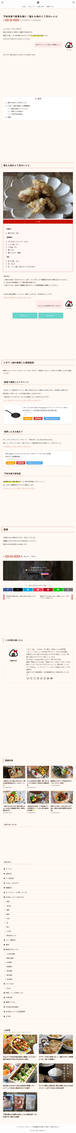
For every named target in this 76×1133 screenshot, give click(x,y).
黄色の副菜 (10, 958)
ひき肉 (9, 931)
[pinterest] (48, 678)
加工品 (9, 906)
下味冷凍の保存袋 (16, 114)
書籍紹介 (9, 887)
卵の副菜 (9, 971)
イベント (9, 869)
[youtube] (51, 678)
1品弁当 (8, 873)
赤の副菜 (9, 979)
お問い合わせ (54, 1127)
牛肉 (8, 918)
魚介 (8, 927)
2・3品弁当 (10, 878)
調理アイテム (10, 1002)
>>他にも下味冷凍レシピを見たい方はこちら (17, 297)
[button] (8, 589)
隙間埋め (9, 966)
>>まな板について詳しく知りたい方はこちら (17, 446)
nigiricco (13, 660)
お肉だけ (33, 556)
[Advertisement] (38, 76)
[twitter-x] (34, 678)
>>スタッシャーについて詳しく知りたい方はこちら (19, 488)
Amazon (28, 418)
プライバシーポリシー (24, 1127)
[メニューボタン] (2, 2)
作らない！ (50, 315)
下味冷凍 (16, 20)
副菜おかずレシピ (12, 949)
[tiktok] (41, 678)
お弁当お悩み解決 (12, 1007)
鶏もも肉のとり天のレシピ (17, 102)
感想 (9, 117)
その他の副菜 (11, 954)
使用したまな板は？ (17, 111)
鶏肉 (7, 20)
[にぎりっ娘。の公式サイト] (38, 2)
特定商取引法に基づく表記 (40, 1127)
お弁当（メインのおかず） (15, 897)
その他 (8, 1016)
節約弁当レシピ (11, 935)
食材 (7, 944)
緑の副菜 (9, 975)
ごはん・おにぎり (12, 883)
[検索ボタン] (73, 2)
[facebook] (31, 678)
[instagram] (38, 678)
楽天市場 (38, 418)
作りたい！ (25, 315)
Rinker (30, 412)
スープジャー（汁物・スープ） (17, 892)
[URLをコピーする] (68, 589)
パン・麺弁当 (10, 940)
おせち (9, 988)
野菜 (8, 901)
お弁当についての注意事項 (15, 1011)
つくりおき (10, 984)
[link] (28, 678)
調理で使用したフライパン (19, 109)
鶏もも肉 (26, 556)
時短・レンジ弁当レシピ (14, 992)
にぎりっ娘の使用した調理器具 (19, 106)
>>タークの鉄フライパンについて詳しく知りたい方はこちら (22, 400)
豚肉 (8, 914)
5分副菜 (9, 962)
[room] (44, 678)
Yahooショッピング (51, 418)
